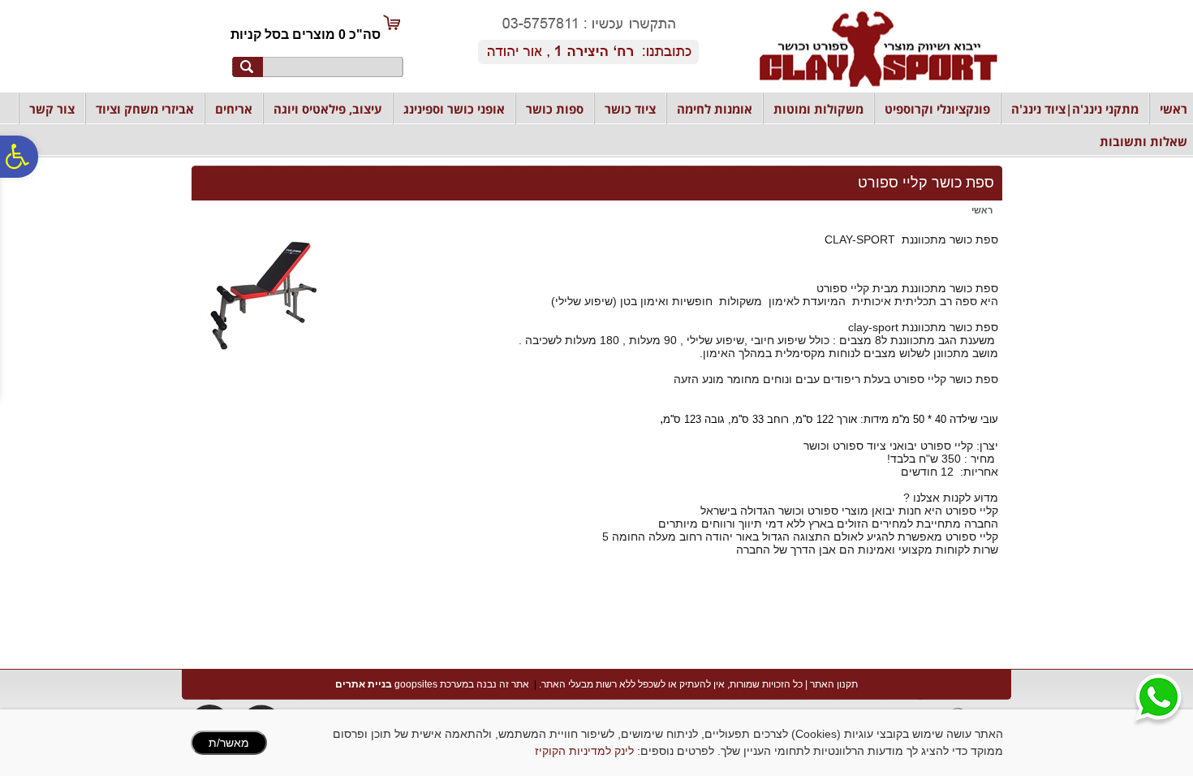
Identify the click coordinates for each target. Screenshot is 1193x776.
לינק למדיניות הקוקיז (584, 750)
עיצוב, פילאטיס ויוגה (327, 109)
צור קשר (52, 109)
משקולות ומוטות (818, 109)
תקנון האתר (834, 684)
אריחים (233, 109)
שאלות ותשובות (1143, 141)
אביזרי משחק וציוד (145, 109)
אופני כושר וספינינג (454, 109)
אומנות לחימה (714, 109)
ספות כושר (555, 109)
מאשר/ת (229, 742)
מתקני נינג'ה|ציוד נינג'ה (1075, 109)
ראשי (1173, 109)
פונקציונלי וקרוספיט (937, 109)
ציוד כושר (630, 109)
